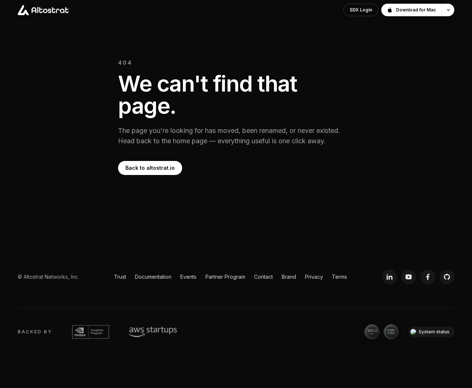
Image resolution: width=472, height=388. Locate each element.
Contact (263, 277)
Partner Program (225, 277)
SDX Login (361, 10)
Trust (120, 277)
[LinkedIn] (389, 276)
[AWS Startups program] (153, 332)
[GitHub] (447, 276)
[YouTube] (408, 276)
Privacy (314, 277)
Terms (339, 277)
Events (188, 277)
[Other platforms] (448, 10)
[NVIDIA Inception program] (90, 332)
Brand (289, 277)
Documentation (153, 277)
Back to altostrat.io (150, 168)
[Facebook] (427, 276)
